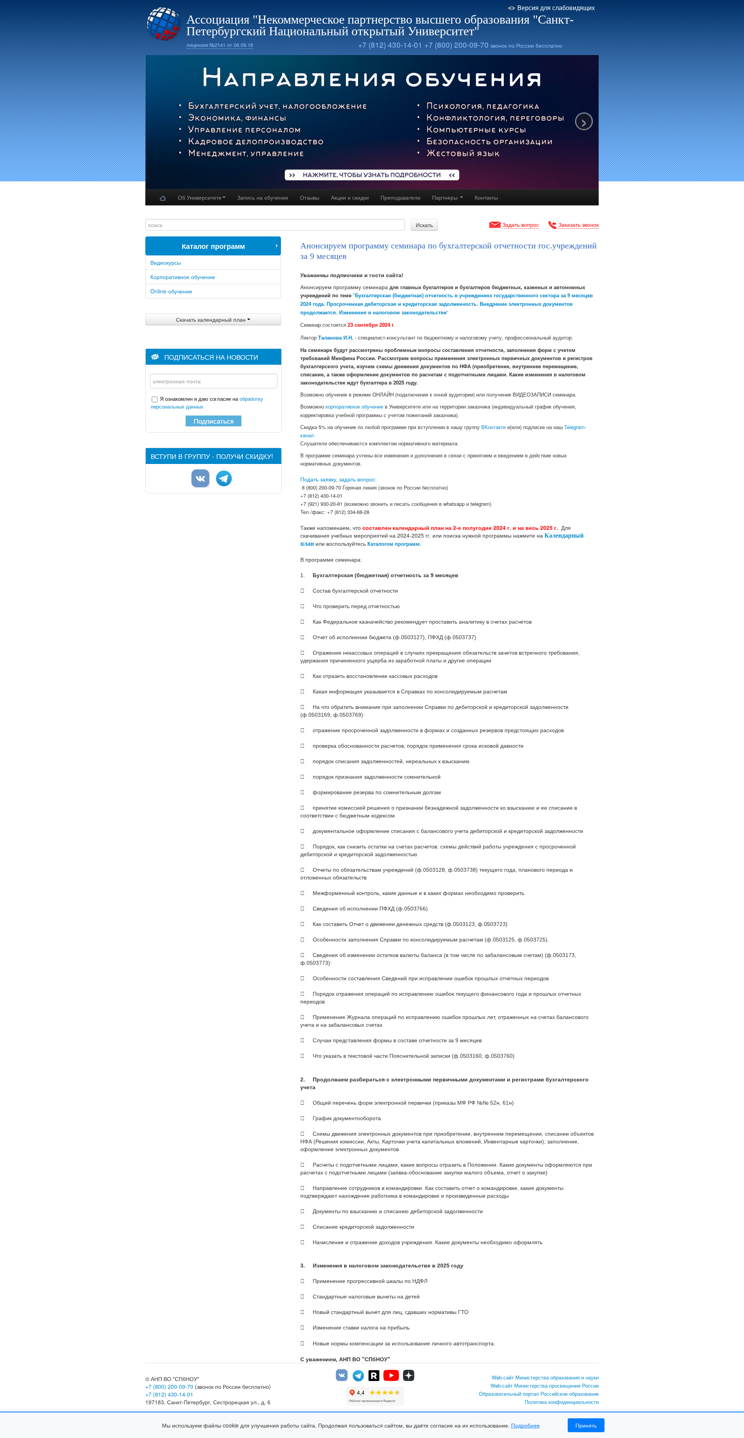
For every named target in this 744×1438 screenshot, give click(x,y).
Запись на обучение (262, 197)
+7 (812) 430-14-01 (390, 44)
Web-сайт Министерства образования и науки (545, 1377)
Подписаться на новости (211, 357)
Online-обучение (171, 291)
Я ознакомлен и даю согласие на (207, 402)
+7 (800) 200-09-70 (456, 44)
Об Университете (200, 197)
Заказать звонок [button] (578, 224)
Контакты (486, 197)
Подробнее (525, 1425)
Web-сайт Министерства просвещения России (545, 1385)
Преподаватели (400, 197)
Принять (586, 1425)
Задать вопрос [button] (520, 224)
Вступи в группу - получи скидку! (212, 456)
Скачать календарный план (211, 319)
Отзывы (309, 197)
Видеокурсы (165, 262)
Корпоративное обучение (182, 277)
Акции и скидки (350, 197)
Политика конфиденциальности (562, 1401)
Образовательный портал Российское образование (539, 1393)
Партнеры (445, 197)
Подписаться (214, 421)
